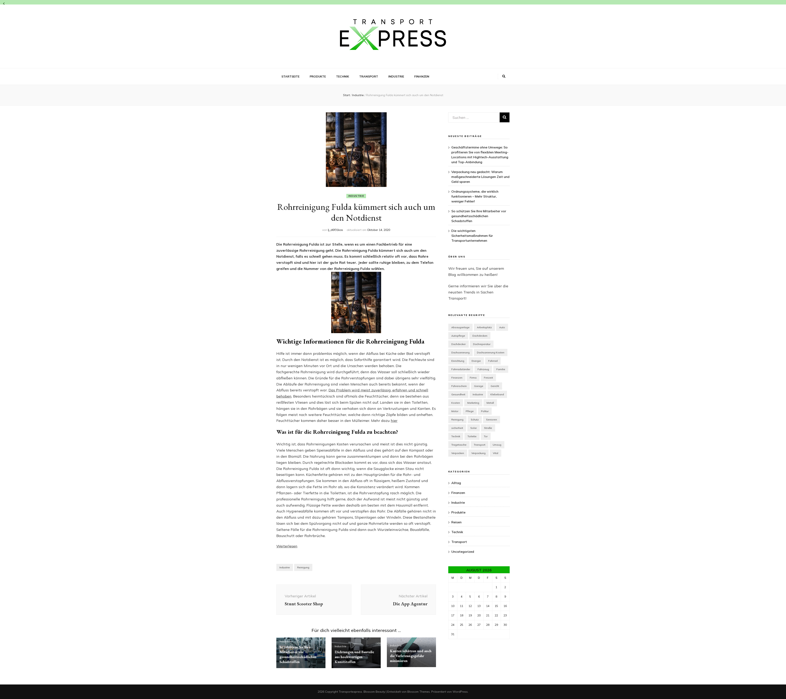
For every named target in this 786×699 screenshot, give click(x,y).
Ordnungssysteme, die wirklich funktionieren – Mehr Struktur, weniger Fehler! (474, 196)
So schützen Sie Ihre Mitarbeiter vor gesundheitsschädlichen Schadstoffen (297, 654)
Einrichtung (457, 360)
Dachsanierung (460, 352)
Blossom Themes (418, 691)
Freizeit (488, 377)
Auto (502, 327)
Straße (488, 427)
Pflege (470, 411)
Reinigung (303, 567)
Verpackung (478, 453)
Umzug (497, 444)
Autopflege (458, 335)
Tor (486, 436)
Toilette (472, 436)
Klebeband (497, 394)
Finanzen (421, 76)
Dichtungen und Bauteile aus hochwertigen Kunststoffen (354, 657)
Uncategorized (462, 552)
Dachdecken (479, 335)
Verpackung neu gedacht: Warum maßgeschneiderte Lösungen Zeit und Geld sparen (480, 177)
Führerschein (459, 386)
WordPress (460, 691)
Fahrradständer (460, 369)
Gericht (495, 386)
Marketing (473, 402)
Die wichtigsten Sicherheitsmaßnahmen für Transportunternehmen (472, 236)
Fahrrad (493, 360)
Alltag (456, 483)
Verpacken (457, 453)
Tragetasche (458, 444)
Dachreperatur (481, 344)
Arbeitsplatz (484, 327)
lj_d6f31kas (335, 230)
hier (394, 420)
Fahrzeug (483, 369)
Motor (454, 411)
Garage (478, 386)
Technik (342, 76)
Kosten (455, 402)
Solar (473, 427)
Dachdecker (458, 344)
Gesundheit (458, 394)
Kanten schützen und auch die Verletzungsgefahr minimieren (410, 655)
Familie (500, 369)
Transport (368, 76)
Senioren (491, 419)
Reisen (456, 522)
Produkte (318, 76)
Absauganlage (460, 327)
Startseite (290, 76)
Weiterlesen (286, 546)
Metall (490, 402)
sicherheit (457, 427)
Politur (485, 411)
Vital (495, 453)
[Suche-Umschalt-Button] (503, 76)
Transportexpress (350, 691)
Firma (473, 377)
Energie (476, 360)
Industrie (396, 76)
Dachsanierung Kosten (490, 352)
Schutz (475, 419)
